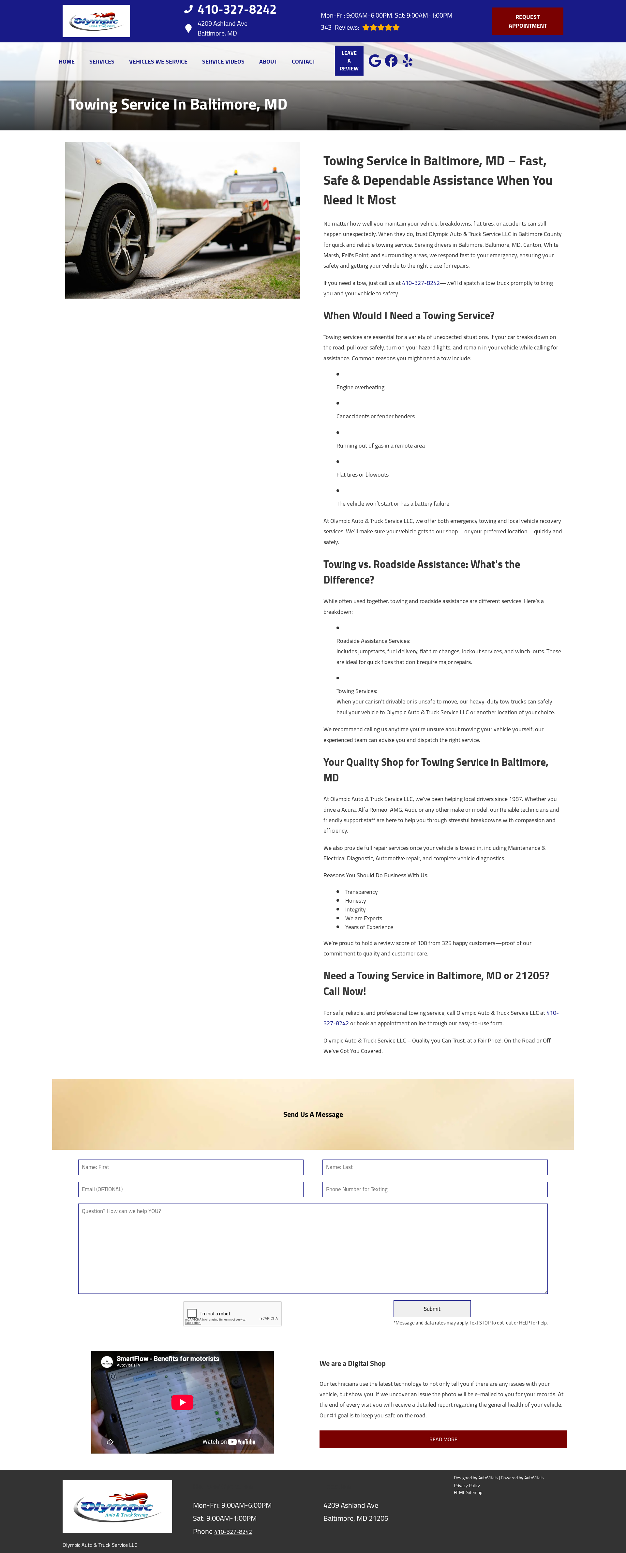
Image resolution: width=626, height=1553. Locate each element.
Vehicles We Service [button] (158, 61)
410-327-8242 (421, 282)
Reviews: (340, 27)
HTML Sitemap (468, 1492)
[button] (374, 60)
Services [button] (101, 61)
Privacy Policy (467, 1485)
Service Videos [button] (223, 61)
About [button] (268, 61)
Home (67, 61)
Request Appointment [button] (528, 21)
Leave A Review (349, 60)
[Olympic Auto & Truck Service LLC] (96, 21)
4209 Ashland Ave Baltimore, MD (222, 28)
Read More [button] (443, 1439)
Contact (303, 61)
